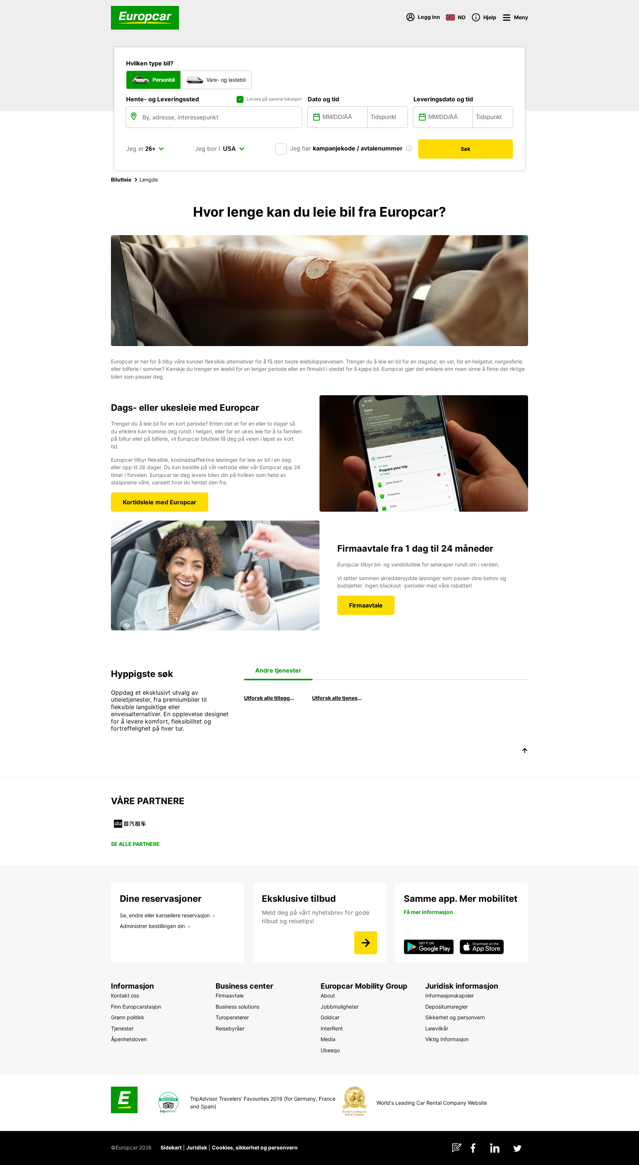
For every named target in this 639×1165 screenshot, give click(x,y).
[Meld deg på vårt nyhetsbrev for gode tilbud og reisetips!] (365, 942)
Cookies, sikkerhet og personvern (255, 1147)
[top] (524, 751)
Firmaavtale (366, 605)
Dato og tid (323, 99)
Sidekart (171, 1147)
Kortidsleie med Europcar (159, 502)
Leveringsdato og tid (443, 99)
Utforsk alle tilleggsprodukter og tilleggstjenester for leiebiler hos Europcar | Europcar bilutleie (269, 698)
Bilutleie (121, 179)
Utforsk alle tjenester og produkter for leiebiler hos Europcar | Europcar (337, 698)
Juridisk (196, 1147)
